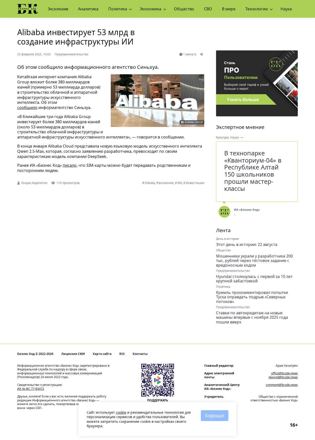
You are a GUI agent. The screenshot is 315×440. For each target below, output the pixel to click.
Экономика (150, 9)
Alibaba (150, 183)
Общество (184, 9)
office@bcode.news (284, 373)
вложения (166, 183)
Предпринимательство (71, 54)
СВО (208, 9)
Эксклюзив (58, 9)
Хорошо (214, 415)
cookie (121, 412)
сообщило (27, 107)
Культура (222, 137)
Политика (117, 9)
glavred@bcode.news (283, 377)
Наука (286, 9)
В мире (229, 9)
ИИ (179, 183)
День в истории (227, 239)
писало (70, 165)
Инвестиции (195, 183)
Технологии (256, 9)
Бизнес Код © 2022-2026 (35, 354)
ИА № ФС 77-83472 (30, 389)
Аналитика (88, 9)
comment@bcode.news (282, 385)
